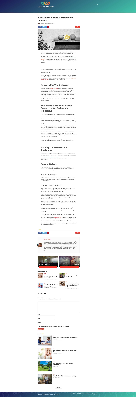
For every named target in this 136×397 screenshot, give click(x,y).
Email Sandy (45, 394)
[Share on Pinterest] (48, 27)
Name (39, 314)
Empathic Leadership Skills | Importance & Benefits (65, 338)
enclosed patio (57, 217)
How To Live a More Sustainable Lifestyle (65, 376)
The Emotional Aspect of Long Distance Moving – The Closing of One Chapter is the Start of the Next (72, 284)
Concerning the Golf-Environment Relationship (63, 363)
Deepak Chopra (47, 279)
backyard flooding (50, 70)
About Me (40, 394)
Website (39, 322)
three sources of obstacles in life (51, 158)
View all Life (58, 387)
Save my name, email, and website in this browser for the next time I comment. (54, 326)
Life (38, 15)
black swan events (54, 88)
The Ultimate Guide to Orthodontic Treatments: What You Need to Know (50, 276)
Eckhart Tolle (44, 23)
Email (39, 318)
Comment (39, 300)
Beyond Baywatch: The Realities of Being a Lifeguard (51, 285)
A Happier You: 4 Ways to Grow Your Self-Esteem (65, 351)
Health (45, 273)
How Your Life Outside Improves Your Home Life (72, 276)
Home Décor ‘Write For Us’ (53, 394)
